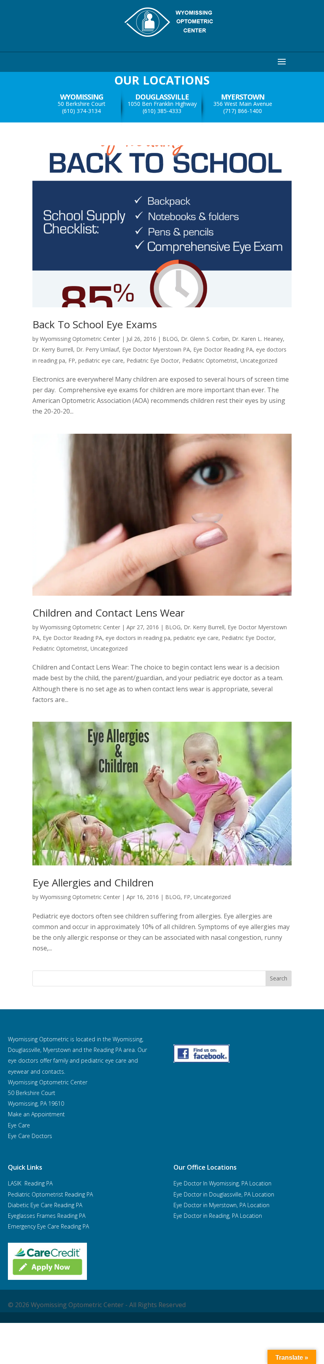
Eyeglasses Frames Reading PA (46, 1215)
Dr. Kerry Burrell (52, 349)
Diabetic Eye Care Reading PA (45, 1205)
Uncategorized (258, 360)
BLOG (170, 338)
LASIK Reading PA (30, 1183)
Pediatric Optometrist (209, 360)
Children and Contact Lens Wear (108, 613)
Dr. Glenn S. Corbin (205, 338)
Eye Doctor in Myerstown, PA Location (221, 1205)
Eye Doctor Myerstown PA (156, 349)
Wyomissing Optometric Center (80, 338)
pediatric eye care (100, 360)
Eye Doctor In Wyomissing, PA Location (222, 1183)
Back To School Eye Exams (94, 324)
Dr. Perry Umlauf (97, 349)
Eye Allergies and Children (93, 882)
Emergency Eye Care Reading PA (49, 1226)
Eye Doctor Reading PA (223, 349)
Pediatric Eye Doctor (152, 360)
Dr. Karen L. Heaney (257, 338)
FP (71, 360)
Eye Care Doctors (30, 1136)
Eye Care (20, 1125)
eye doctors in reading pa (137, 638)
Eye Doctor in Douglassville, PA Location (223, 1194)
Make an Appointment (36, 1114)
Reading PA (50, 1194)
